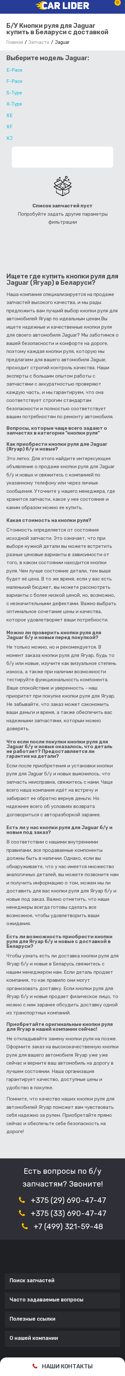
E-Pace (14, 70)
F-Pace (14, 81)
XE (9, 115)
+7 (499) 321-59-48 (68, 1226)
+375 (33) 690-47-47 (68, 1213)
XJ (9, 138)
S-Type (14, 93)
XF (9, 127)
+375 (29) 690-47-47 (68, 1200)
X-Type (14, 104)
